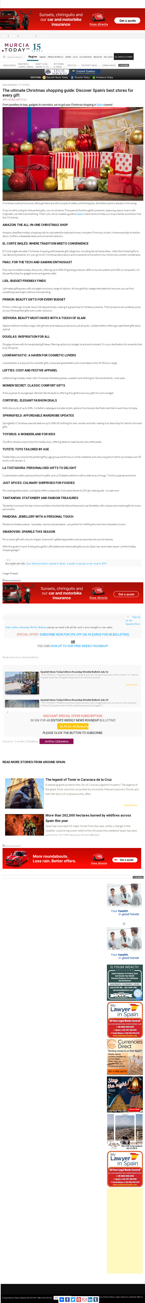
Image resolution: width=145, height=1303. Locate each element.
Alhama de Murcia (55, 51)
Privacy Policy (108, 1292)
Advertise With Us (136, 1292)
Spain (100, 99)
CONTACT (13, 30)
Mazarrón (98, 51)
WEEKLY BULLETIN (44, 30)
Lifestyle (71, 60)
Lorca (75, 51)
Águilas (43, 51)
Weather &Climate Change (25, 60)
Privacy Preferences (62, 1292)
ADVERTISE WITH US (26, 30)
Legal (117, 1292)
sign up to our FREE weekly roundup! (79, 641)
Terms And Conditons (94, 1292)
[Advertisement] (125, 1225)
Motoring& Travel (59, 60)
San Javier (108, 51)
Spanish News (109, 60)
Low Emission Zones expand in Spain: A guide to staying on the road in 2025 (67, 558)
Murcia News (9, 60)
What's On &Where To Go (42, 60)
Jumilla (68, 51)
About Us (124, 1292)
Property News (89, 60)
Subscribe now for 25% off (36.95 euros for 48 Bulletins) (84, 629)
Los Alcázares (86, 51)
